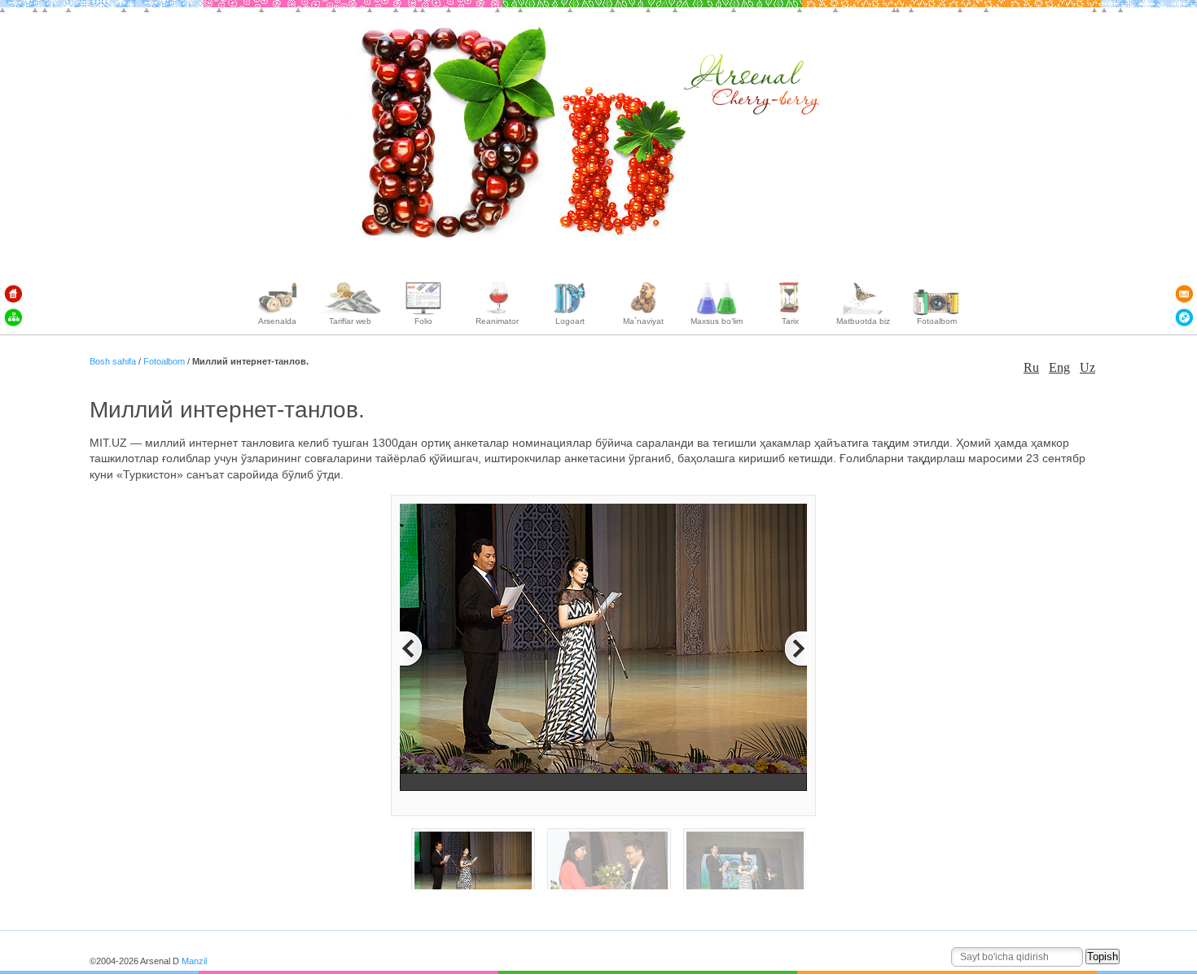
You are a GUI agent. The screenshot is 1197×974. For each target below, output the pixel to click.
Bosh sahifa (114, 361)
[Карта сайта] (13, 317)
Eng (1059, 367)
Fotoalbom (165, 361)
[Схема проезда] (1184, 317)
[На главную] (13, 294)
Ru (1031, 367)
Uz (1087, 367)
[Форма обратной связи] (1184, 294)
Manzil (194, 961)
